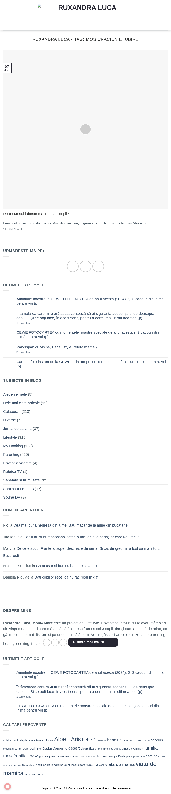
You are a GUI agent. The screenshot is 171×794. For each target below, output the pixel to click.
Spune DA (11, 497)
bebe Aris (101, 740)
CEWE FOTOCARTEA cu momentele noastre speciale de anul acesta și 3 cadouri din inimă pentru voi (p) (87, 334)
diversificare (89, 748)
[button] (6, 15)
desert (74, 748)
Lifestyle (10, 437)
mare (104, 756)
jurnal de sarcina (59, 756)
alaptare (24, 740)
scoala (161, 756)
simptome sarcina (12, 765)
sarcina (151, 756)
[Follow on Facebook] (72, 266)
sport (39, 764)
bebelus (114, 740)
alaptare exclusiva (42, 740)
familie (20, 755)
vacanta (92, 764)
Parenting (11, 454)
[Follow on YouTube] (98, 266)
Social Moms (28, 765)
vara (101, 765)
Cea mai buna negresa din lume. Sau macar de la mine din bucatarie (70, 525)
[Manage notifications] (7, 786)
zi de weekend (34, 774)
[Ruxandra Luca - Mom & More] (85, 15)
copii (26, 748)
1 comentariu (30, 323)
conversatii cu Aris (12, 748)
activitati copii (10, 740)
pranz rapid (139, 756)
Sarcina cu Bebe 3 (18, 489)
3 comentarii (30, 352)
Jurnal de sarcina (17, 429)
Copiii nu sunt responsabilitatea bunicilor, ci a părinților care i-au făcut (81, 537)
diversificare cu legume (109, 748)
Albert (62, 739)
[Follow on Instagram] (85, 266)
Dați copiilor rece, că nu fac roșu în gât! (66, 577)
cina (147, 740)
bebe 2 (89, 739)
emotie (126, 748)
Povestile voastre (17, 463)
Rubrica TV (12, 472)
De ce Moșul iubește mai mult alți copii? (36, 214)
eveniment (137, 748)
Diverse (9, 420)
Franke (33, 756)
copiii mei (35, 748)
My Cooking (13, 446)
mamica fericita (89, 756)
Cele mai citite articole (21, 403)
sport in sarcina (53, 764)
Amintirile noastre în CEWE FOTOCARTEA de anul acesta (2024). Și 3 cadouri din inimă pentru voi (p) (90, 301)
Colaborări (11, 411)
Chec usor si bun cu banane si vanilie (67, 566)
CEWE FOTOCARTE (133, 740)
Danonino (60, 748)
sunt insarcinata (74, 764)
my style (113, 756)
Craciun (47, 748)
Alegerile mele (15, 394)
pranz (129, 756)
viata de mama (120, 764)
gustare (43, 756)
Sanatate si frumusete (21, 480)
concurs (157, 740)
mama (74, 756)
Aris (76, 739)
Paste (121, 756)
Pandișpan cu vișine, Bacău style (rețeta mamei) (56, 347)
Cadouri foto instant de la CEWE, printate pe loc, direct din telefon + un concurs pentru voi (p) (91, 364)
